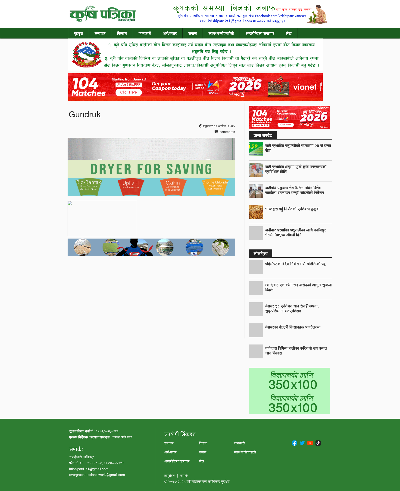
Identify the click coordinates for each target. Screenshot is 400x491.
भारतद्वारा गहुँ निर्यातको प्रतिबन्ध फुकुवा (292, 208)
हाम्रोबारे (169, 475)
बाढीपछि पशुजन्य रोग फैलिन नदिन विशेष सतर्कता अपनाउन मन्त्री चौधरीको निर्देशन (294, 190)
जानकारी (145, 33)
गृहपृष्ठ (78, 33)
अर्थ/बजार (170, 33)
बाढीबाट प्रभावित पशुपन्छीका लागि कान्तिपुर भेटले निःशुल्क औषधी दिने (295, 232)
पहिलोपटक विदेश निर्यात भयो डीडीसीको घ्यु (295, 263)
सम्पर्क (184, 475)
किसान (122, 33)
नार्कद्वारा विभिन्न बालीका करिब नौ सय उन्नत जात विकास (296, 350)
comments (227, 131)
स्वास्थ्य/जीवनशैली (221, 33)
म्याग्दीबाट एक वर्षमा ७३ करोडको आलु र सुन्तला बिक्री (298, 287)
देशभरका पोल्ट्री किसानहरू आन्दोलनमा (292, 327)
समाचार (100, 33)
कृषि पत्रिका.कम (197, 481)
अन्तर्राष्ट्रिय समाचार (260, 33)
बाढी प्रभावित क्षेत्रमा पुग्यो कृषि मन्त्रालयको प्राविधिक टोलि (295, 169)
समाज (192, 33)
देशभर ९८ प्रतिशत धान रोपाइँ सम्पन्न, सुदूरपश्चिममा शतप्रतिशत (292, 308)
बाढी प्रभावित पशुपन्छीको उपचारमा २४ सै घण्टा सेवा (298, 148)
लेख (288, 33)
